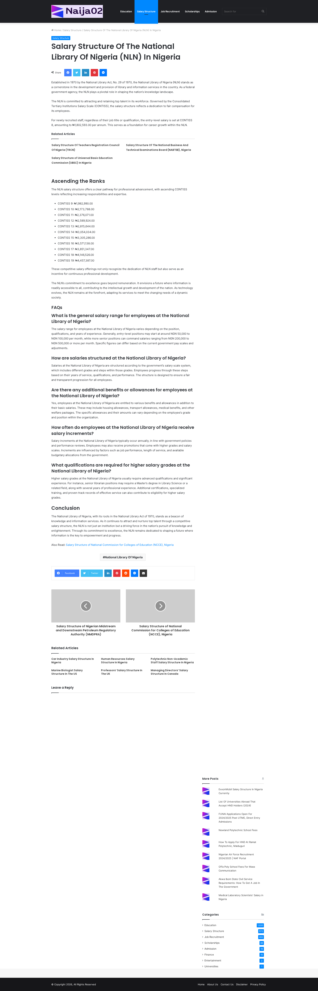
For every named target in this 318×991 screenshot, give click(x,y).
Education (126, 11)
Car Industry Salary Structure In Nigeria (72, 660)
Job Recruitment (170, 11)
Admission (211, 11)
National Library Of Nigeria (124, 557)
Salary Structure (146, 11)
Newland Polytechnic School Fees (238, 830)
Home (57, 30)
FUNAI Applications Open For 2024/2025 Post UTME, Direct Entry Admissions (239, 817)
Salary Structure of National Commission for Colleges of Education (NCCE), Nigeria (120, 545)
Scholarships (192, 11)
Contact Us (227, 984)
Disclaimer (242, 984)
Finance (209, 954)
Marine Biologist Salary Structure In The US (67, 672)
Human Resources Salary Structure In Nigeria (118, 660)
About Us (212, 984)
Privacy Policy (258, 984)
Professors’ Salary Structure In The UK (121, 672)
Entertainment (212, 960)
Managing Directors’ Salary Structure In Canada (169, 672)
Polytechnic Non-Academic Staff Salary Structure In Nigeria (172, 660)
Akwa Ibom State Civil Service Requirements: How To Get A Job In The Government (239, 883)
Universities (211, 966)
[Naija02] (77, 11)
